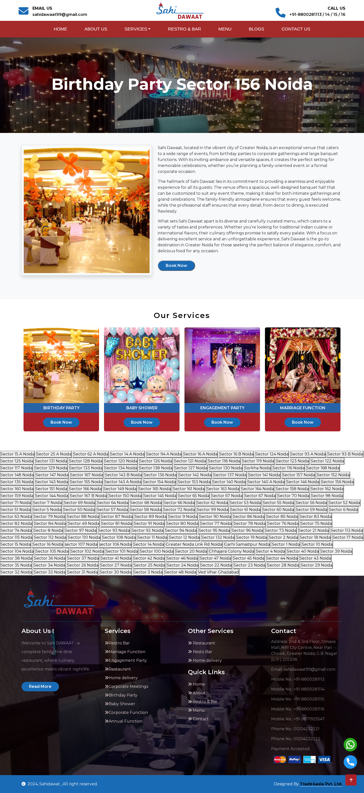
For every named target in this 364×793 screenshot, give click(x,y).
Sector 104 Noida (17, 551)
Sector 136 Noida (160, 475)
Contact (200, 719)
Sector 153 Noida (194, 481)
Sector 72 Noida (179, 509)
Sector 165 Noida (154, 488)
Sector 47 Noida (215, 558)
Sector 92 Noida (147, 530)
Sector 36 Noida (49, 558)
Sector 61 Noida (245, 509)
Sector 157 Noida (298, 475)
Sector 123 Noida (292, 461)
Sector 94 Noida (181, 530)
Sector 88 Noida (83, 516)
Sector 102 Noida (87, 551)
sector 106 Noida (115, 544)
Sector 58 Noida (145, 509)
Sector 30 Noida (115, 572)
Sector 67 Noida (226, 495)
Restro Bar (119, 643)
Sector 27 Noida (116, 565)
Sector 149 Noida (120, 488)
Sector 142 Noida (195, 475)
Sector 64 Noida (112, 502)
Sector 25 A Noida (53, 454)
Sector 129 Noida (50, 468)
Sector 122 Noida (327, 461)
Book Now (176, 265)
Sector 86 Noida (248, 516)
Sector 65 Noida (193, 495)
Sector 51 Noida (15, 509)
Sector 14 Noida (148, 544)
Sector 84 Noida (50, 523)
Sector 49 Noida (83, 523)
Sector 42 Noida (149, 558)
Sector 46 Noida (182, 558)
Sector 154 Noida (159, 481)
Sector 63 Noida (16, 516)
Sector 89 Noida (150, 516)
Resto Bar (202, 651)
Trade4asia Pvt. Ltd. (321, 784)
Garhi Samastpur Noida (247, 544)
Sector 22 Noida (216, 565)
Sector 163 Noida (223, 488)
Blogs (256, 29)
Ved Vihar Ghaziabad (218, 572)
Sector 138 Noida (155, 468)
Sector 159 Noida (16, 495)
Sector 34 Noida (49, 565)
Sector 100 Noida (156, 551)
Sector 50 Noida (79, 509)
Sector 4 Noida (270, 551)
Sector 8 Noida (48, 530)
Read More (40, 686)
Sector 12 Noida (184, 537)
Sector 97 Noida (80, 530)
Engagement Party (128, 660)
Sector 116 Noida (289, 468)
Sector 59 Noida (311, 509)
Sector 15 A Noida (17, 454)
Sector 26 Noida (82, 565)
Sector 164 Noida (257, 488)
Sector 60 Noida (278, 509)
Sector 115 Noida (16, 537)
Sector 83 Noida (316, 516)
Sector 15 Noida (15, 544)
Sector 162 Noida (327, 488)
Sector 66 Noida (179, 502)
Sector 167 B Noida (88, 495)
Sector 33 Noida (49, 572)
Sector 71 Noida (15, 502)
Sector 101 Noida (122, 551)
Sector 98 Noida (327, 495)
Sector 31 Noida (82, 572)
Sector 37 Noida (83, 558)
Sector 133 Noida (85, 468)
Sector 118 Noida (224, 461)
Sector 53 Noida (245, 502)
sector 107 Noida (81, 544)
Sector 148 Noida (17, 475)
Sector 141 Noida (264, 475)
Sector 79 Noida (49, 516)
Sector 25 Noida (149, 565)
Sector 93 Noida (114, 530)
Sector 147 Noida (52, 475)
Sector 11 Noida (152, 537)
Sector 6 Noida (343, 509)
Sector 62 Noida (212, 502)
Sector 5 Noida (47, 509)
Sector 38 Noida (16, 558)
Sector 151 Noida (51, 488)
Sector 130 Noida (225, 468)
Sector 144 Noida (51, 495)
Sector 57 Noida (112, 509)
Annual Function (125, 721)
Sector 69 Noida (79, 502)
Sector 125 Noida (16, 461)
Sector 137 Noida (229, 475)
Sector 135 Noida (16, 481)
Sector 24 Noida (182, 565)
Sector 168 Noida (323, 468)
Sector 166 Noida (85, 488)
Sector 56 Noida (311, 502)
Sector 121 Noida (190, 461)
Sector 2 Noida (283, 537)
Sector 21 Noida (313, 530)
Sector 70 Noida (293, 495)
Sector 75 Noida (316, 523)
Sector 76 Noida (283, 523)
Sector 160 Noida (16, 488)
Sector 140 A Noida (266, 481)
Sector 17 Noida (348, 537)
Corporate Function (128, 712)
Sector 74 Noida (16, 530)
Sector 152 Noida (333, 475)
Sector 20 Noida (191, 551)
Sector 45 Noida (248, 558)
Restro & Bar (184, 29)
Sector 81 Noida (116, 523)
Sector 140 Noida (229, 481)
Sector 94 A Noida (164, 454)
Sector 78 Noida (249, 523)
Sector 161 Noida (189, 488)
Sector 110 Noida (84, 537)
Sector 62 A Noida (90, 454)
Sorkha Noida (257, 468)
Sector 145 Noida (160, 495)
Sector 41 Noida (116, 558)
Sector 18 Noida (315, 537)
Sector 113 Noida (347, 530)
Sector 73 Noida (280, 530)
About (199, 693)
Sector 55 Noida (278, 502)
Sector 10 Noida (317, 544)
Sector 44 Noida (282, 558)
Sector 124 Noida (272, 454)
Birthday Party (123, 695)
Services (136, 29)
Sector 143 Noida (51, 481)
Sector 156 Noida (337, 481)
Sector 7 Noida (47, 502)
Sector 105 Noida (52, 551)
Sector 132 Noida (218, 537)
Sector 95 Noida (214, 530)
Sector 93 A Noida (308, 454)
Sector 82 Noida (16, 523)
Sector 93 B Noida (345, 454)
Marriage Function (127, 651)
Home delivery (123, 677)
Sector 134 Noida (120, 468)
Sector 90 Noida (215, 516)
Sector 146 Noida (302, 481)
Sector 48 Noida (180, 572)
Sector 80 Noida (182, 523)
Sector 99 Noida (212, 509)
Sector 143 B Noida (123, 475)
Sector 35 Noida (16, 565)
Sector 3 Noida (147, 572)
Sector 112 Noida (50, 537)
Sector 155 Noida (86, 481)
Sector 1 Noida (286, 544)
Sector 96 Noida (247, 530)
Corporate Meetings (128, 686)
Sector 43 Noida (315, 558)
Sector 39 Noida (336, 551)
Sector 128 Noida (85, 461)
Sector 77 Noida (216, 523)
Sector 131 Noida (51, 461)
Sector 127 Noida (190, 468)
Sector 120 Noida (120, 461)
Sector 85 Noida (282, 516)
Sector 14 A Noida (127, 454)
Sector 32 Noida (16, 572)
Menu (225, 29)
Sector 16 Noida (48, 544)
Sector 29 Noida (316, 565)
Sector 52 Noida (344, 502)
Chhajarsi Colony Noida (231, 551)
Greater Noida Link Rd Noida (194, 544)
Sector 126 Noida (155, 461)
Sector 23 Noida (249, 565)
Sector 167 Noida (86, 475)
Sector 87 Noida (117, 516)
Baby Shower (122, 703)
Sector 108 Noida (119, 537)
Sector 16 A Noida (200, 454)
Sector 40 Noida (303, 551)
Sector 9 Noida (182, 516)
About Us (95, 29)
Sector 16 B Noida (236, 454)
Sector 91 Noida (149, 523)
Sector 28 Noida (283, 565)
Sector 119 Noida (258, 461)
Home (60, 29)
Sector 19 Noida (251, 537)
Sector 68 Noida (146, 502)
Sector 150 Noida (125, 495)
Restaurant (120, 669)
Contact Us (296, 29)
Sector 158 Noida (292, 488)
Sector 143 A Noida (122, 481)
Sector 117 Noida (16, 468)
